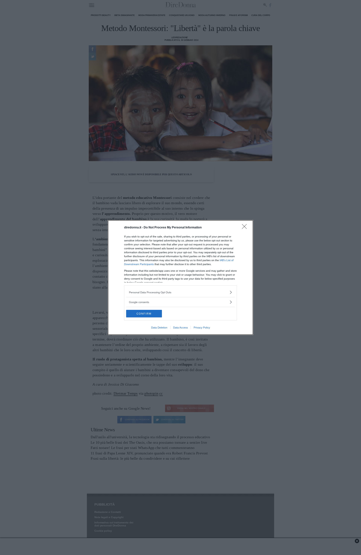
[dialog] (180, 277)
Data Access (180, 327)
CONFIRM (144, 313)
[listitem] (180, 292)
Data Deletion (159, 327)
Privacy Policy (202, 327)
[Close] (245, 227)
